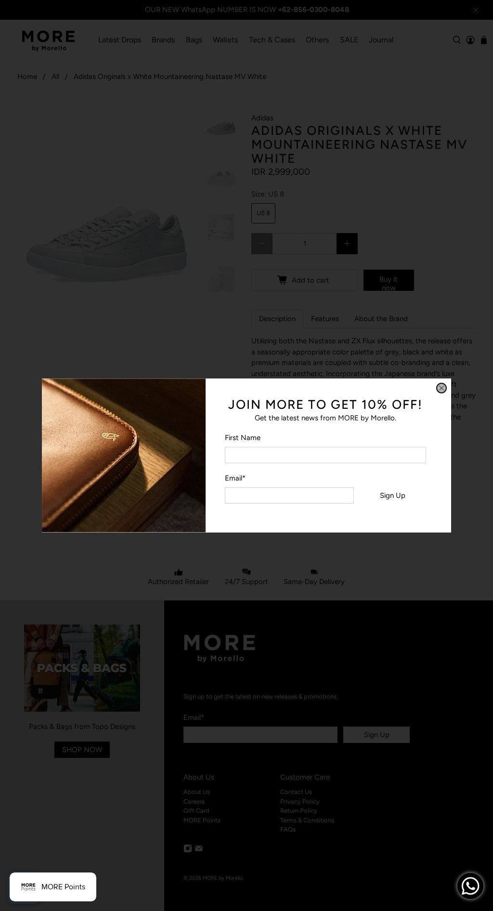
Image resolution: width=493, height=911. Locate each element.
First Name (242, 437)
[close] (441, 388)
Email (235, 478)
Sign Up (392, 495)
